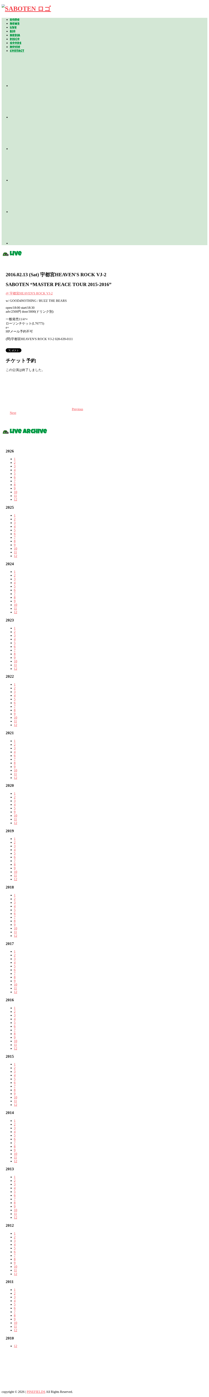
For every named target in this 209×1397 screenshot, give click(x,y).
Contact (17, 51)
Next (13, 413)
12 (15, 499)
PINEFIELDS (36, 1392)
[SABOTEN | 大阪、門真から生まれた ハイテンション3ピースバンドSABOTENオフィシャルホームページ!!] (26, 8)
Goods (15, 43)
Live (13, 27)
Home (15, 20)
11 (15, 495)
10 (15, 492)
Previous (77, 409)
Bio (13, 31)
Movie (15, 47)
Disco (15, 39)
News (15, 24)
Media (15, 35)
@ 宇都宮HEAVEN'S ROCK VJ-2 (29, 293)
